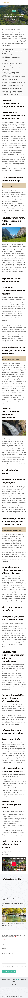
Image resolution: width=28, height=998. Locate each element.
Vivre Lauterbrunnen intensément (9, 79)
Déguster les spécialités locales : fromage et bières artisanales (13, 86)
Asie (14, 979)
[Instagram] (15, 984)
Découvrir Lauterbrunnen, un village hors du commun (11, 52)
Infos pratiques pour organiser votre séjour (11, 88)
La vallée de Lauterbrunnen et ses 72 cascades (13, 63)
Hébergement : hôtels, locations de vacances (12, 91)
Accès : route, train (7, 89)
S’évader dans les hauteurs (7, 70)
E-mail (4, 944)
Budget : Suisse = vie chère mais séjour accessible (13, 94)
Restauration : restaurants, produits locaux (12, 92)
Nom (3, 939)
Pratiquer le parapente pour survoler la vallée (12, 81)
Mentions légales (6, 991)
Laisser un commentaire (9, 971)
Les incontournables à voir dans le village (11, 57)
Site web (4, 948)
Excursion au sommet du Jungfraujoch (11, 72)
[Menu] (25, 2)
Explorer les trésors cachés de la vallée (10, 62)
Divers (14, 981)
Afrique (4, 979)
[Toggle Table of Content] (25, 50)
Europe (14, 10)
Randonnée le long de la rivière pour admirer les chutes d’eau (14, 65)
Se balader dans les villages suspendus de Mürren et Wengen (14, 77)
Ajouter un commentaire (8, 953)
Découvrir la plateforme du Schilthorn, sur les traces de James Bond (14, 74)
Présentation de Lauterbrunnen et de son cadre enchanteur (13, 55)
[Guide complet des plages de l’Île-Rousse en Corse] (14, 889)
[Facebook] (12, 984)
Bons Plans (23, 979)
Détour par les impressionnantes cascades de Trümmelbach (12, 68)
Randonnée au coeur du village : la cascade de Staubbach (12, 60)
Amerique (9, 979)
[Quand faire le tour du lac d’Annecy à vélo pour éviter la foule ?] (14, 915)
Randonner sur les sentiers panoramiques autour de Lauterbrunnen (14, 83)
